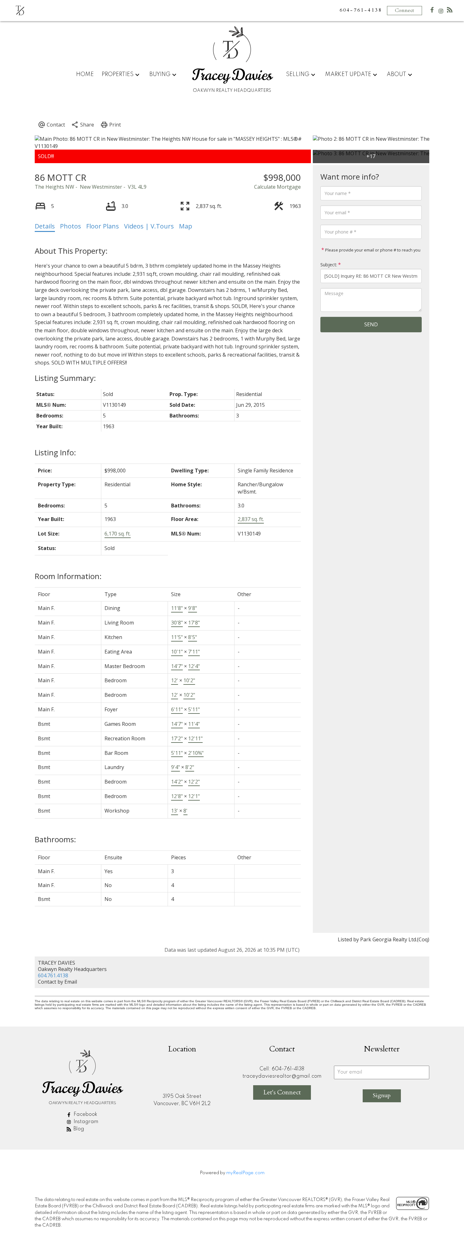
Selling (297, 74)
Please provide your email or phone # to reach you (372, 250)
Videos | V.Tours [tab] (149, 226)
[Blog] (450, 11)
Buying (159, 74)
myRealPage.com (245, 1173)
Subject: (328, 265)
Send (371, 324)
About (396, 74)
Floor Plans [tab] (102, 226)
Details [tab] (45, 226)
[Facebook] (432, 11)
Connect (404, 10)
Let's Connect (282, 1092)
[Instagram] (441, 12)
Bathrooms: (55, 839)
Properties (118, 74)
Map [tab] (185, 226)
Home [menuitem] (85, 74)
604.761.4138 (53, 975)
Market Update (348, 74)
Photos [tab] (70, 226)
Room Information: (68, 576)
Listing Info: (55, 452)
